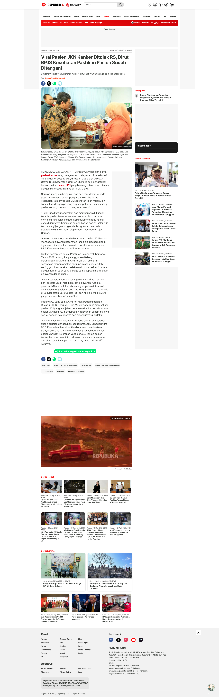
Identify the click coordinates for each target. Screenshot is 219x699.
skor (76, 16)
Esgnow (44, 653)
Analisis (63, 646)
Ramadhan (64, 657)
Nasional (46, 22)
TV (165, 16)
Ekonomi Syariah (62, 16)
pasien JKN (64, 185)
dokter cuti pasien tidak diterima (107, 365)
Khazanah (45, 642)
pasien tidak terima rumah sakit (65, 365)
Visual (62, 653)
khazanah (87, 16)
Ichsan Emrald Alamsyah (55, 78)
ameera (46, 16)
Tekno (62, 650)
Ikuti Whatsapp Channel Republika (77, 351)
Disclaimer (45, 672)
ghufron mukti (47, 371)
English (81, 653)
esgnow (147, 16)
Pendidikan (57, 22)
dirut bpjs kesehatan (76, 371)
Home (43, 51)
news (106, 16)
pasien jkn (60, 371)
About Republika (47, 668)
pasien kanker (49, 175)
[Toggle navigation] (43, 5)
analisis (116, 16)
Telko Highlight (96, 22)
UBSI (86, 22)
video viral (46, 365)
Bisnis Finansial (131, 16)
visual (157, 16)
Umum (56, 51)
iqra (98, 16)
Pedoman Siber (84, 668)
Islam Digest (83, 642)
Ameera (44, 639)
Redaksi (63, 668)
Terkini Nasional (142, 158)
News (50, 51)
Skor (80, 639)
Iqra (61, 642)
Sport (66, 22)
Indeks (173, 16)
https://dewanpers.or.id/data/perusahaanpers (61, 686)
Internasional (76, 22)
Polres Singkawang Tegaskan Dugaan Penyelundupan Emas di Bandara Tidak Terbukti (155, 97)
